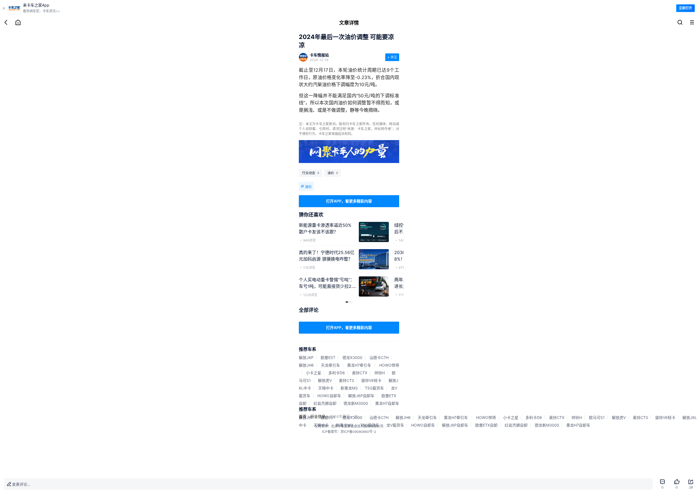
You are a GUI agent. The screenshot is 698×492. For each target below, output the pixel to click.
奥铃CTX (359, 372)
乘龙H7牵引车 (359, 365)
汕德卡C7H (379, 357)
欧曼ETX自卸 (486, 425)
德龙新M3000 (356, 403)
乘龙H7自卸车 (387, 403)
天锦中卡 (325, 388)
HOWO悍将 (389, 365)
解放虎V (325, 380)
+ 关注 (392, 57)
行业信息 (318, 416)
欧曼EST (328, 357)
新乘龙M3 (349, 388)
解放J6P (306, 357)
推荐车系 (307, 349)
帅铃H (379, 372)
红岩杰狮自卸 (325, 403)
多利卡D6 (336, 372)
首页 (302, 416)
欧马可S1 (597, 417)
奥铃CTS (346, 380)
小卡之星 (313, 372)
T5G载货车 (374, 388)
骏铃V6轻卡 (371, 380)
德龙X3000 (352, 357)
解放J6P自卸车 (361, 395)
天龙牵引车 (330, 365)
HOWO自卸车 (329, 395)
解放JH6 (306, 365)
